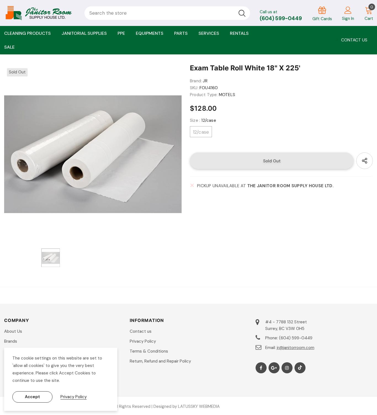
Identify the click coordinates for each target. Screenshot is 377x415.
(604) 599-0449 (281, 18)
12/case (201, 132)
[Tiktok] (300, 367)
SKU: (194, 88)
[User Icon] (348, 10)
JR (205, 81)
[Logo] (40, 13)
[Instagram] (287, 367)
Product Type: (204, 94)
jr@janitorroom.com (295, 347)
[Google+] (274, 367)
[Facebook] (261, 367)
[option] (93, 154)
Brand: (196, 81)
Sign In (348, 18)
